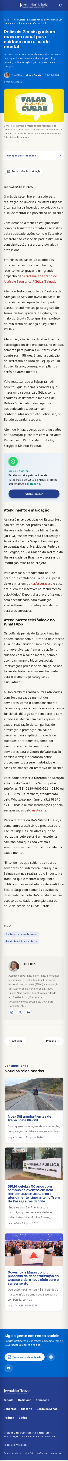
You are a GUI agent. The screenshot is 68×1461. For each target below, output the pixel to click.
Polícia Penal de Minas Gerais (21, 941)
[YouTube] (9, 1368)
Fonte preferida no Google (27, 1357)
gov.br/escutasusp (39, 583)
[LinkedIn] (28, 1012)
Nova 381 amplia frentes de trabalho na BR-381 (29, 1118)
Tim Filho (16, 75)
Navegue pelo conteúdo (21, 155)
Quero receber (34, 494)
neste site (39, 810)
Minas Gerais (18, 19)
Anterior (17, 1041)
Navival (58, 1453)
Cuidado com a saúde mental (21, 934)
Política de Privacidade (16, 1444)
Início (6, 19)
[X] (20, 1012)
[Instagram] (11, 1012)
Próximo (51, 1041)
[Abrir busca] (60, 5)
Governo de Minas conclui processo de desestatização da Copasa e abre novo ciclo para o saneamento (33, 1278)
